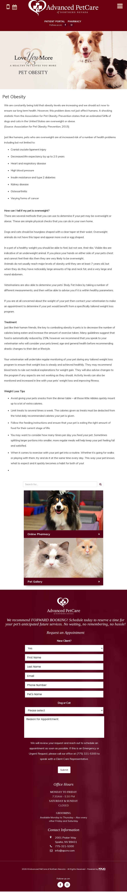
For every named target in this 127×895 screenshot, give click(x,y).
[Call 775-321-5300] (8, 8)
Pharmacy (74, 21)
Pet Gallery (35, 581)
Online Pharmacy (39, 534)
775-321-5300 (64, 846)
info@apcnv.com (65, 850)
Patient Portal (54, 21)
